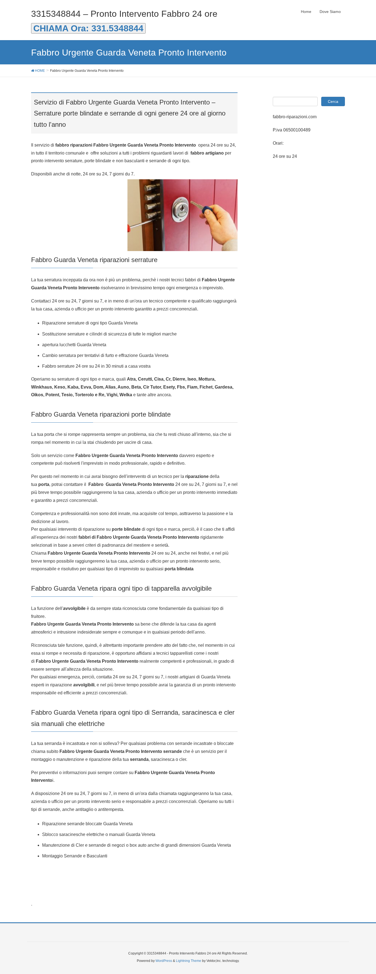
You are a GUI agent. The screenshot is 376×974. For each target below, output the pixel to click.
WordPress (164, 961)
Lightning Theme (188, 961)
